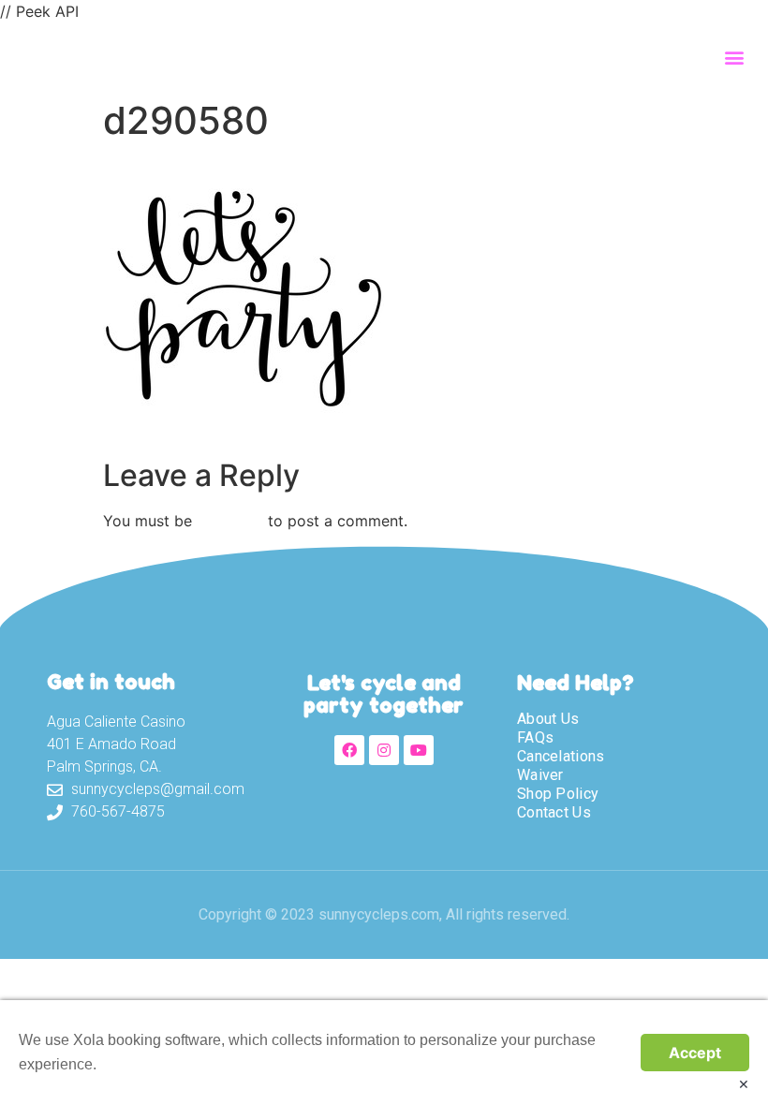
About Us (548, 719)
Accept (695, 1052)
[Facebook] (349, 750)
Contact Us (554, 812)
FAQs (535, 737)
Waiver (540, 775)
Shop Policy (557, 794)
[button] (733, 56)
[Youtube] (419, 750)
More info (131, 1064)
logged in (230, 520)
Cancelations (561, 756)
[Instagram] (384, 750)
